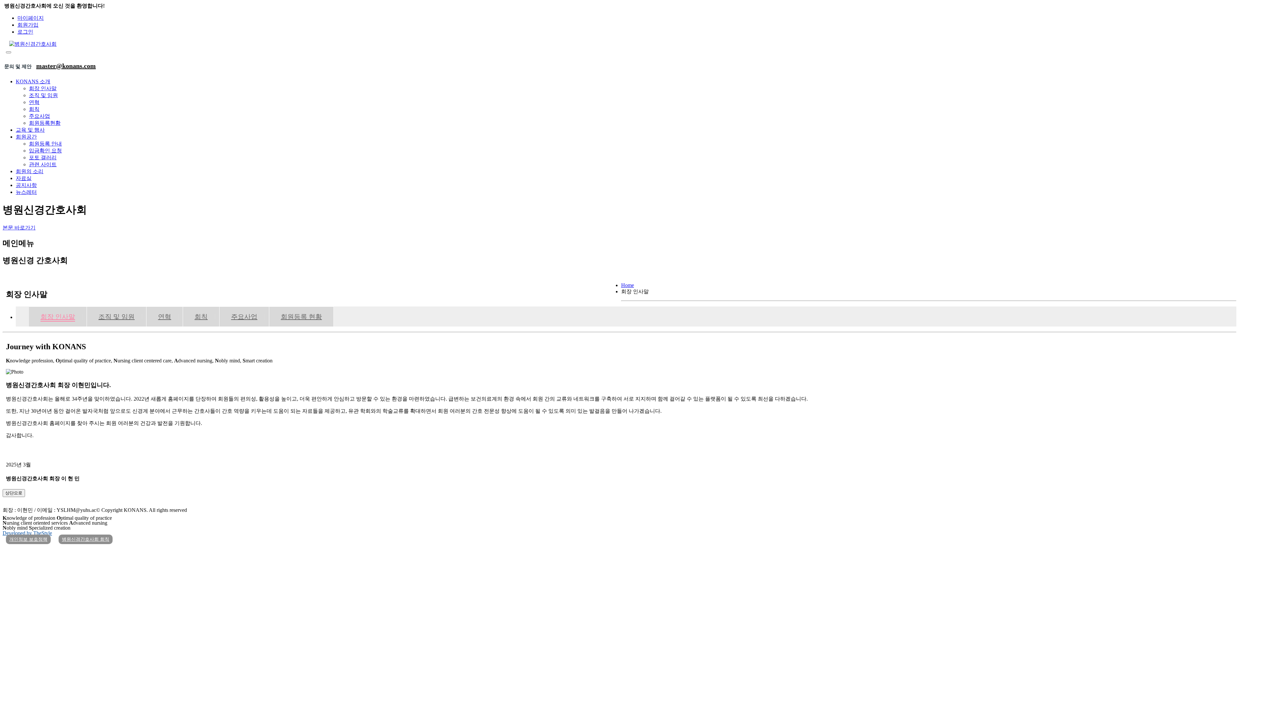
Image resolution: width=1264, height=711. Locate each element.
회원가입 (28, 25)
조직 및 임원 (43, 95)
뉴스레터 (26, 192)
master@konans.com (66, 65)
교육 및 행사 (30, 130)
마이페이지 (30, 18)
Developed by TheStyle (27, 533)
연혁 (34, 102)
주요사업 (39, 116)
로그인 (25, 32)
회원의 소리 (29, 171)
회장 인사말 (43, 88)
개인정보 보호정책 (28, 539)
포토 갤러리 (43, 157)
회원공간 (26, 137)
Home (627, 285)
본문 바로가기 (19, 227)
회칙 (34, 109)
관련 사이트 (43, 164)
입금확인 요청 (45, 150)
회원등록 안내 (45, 143)
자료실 (24, 178)
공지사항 (26, 185)
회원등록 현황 (301, 316)
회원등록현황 (45, 123)
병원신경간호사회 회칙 (85, 539)
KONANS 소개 (33, 81)
